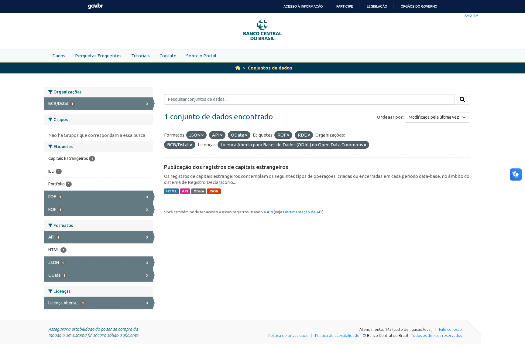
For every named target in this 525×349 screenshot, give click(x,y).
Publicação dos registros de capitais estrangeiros (226, 167)
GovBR (95, 6)
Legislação (377, 6)
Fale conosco (450, 329)
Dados (58, 55)
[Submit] (462, 99)
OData (199, 191)
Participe (344, 6)
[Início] (237, 67)
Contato (168, 55)
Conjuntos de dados (270, 67)
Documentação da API (302, 212)
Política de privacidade (288, 335)
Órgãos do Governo (419, 6)
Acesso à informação (303, 6)
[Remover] (202, 135)
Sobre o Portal (201, 55)
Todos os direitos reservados (436, 335)
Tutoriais (140, 55)
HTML (171, 191)
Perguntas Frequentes (98, 55)
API (185, 191)
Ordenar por (390, 117)
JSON (213, 191)
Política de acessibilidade (337, 335)
